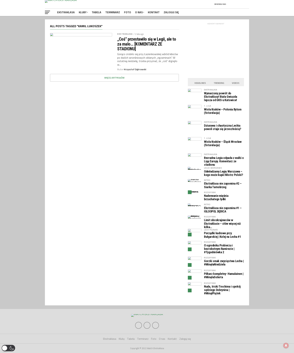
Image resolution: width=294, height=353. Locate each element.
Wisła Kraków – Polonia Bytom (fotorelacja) (222, 111)
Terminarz (112, 12)
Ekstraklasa (66, 12)
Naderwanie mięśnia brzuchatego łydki (216, 197)
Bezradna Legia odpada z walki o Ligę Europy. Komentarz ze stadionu (224, 161)
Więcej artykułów (114, 77)
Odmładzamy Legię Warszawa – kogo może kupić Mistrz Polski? (223, 173)
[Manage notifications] (286, 345)
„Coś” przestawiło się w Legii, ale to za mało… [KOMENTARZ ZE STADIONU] (146, 44)
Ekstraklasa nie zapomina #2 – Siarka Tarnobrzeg (222, 185)
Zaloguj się (171, 12)
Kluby (83, 12)
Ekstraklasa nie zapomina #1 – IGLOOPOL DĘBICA (222, 209)
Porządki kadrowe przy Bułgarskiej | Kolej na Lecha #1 (222, 234)
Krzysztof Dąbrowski (135, 69)
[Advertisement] (216, 49)
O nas (139, 12)
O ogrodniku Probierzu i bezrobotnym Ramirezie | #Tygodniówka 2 (219, 249)
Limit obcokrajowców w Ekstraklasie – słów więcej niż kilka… (222, 223)
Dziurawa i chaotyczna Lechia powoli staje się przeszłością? (222, 127)
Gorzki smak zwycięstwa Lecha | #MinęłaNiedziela (224, 262)
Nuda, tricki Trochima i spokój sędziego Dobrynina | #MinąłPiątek (222, 290)
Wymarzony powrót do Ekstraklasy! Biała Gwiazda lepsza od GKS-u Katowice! (220, 96)
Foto (127, 12)
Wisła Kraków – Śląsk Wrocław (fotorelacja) (223, 143)
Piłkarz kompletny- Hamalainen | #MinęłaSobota (223, 275)
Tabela (96, 12)
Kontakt (154, 12)
